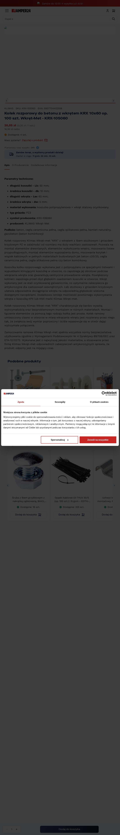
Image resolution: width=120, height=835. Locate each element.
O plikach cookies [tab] (99, 402)
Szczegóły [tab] (60, 402)
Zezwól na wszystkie (97, 440)
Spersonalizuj (58, 440)
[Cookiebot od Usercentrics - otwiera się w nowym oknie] (104, 393)
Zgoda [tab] (21, 402)
